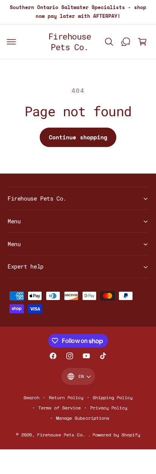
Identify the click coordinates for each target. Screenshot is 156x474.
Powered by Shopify (116, 434)
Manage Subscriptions (82, 418)
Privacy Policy (108, 407)
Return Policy (66, 397)
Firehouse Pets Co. (62, 434)
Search (31, 397)
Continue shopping (78, 137)
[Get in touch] (125, 41)
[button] (11, 41)
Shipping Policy (113, 397)
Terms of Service (59, 407)
